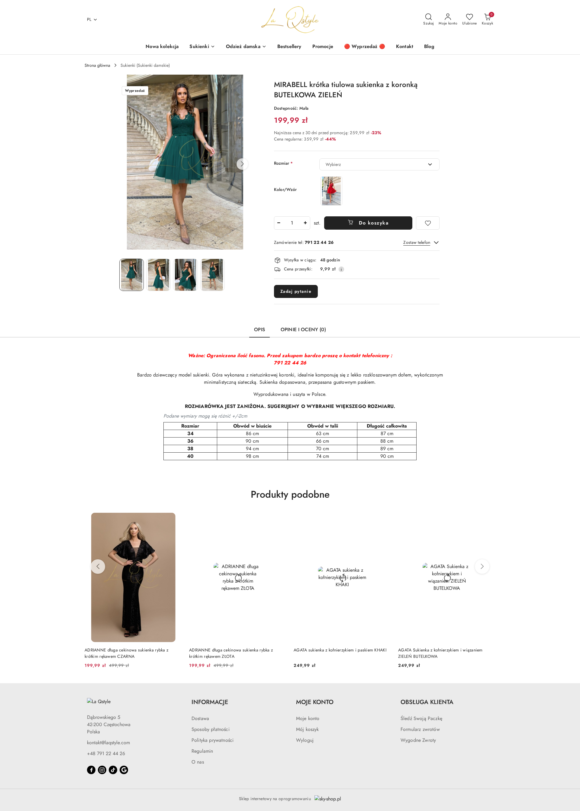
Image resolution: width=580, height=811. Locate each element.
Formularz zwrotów (420, 729)
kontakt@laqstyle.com (108, 742)
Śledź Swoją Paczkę (421, 718)
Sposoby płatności (211, 729)
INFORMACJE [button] (210, 702)
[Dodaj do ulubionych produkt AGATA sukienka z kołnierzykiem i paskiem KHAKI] (383, 519)
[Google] (124, 770)
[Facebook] (91, 770)
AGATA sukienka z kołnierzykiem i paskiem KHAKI (340, 650)
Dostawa (200, 718)
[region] (331, 190)
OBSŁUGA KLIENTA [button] (427, 702)
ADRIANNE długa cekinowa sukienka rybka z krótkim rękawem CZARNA (126, 653)
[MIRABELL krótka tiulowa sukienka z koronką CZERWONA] (331, 191)
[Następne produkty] (482, 566)
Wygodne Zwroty (418, 740)
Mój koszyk (307, 729)
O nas (198, 761)
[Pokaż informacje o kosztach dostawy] (341, 269)
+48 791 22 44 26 (106, 753)
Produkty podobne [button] (290, 494)
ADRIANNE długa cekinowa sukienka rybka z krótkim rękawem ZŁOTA (231, 653)
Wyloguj (305, 740)
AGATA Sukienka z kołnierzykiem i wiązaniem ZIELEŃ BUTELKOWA (440, 653)
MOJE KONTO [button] (315, 702)
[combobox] (379, 164)
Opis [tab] (259, 329)
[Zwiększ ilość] (305, 223)
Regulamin (202, 751)
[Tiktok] (113, 770)
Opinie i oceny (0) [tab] (303, 329)
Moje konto (308, 718)
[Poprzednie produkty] (97, 566)
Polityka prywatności (213, 740)
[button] (242, 164)
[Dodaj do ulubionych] (428, 223)
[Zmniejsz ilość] (278, 223)
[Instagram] (102, 770)
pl (89, 19)
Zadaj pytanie (296, 291)
